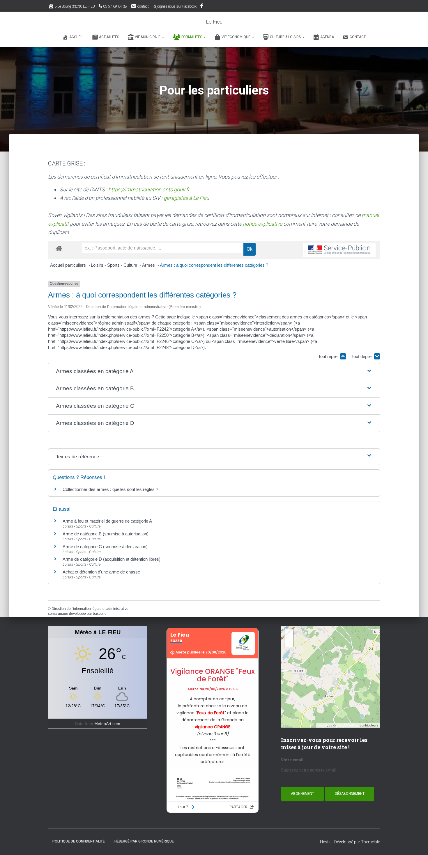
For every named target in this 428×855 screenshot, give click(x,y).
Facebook (202, 6)
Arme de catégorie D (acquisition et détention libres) (111, 559)
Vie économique (236, 37)
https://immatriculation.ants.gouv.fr (149, 189)
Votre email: (293, 760)
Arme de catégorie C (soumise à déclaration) (105, 546)
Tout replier (329, 356)
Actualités (109, 37)
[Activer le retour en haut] (416, 843)
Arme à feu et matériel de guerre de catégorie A (107, 521)
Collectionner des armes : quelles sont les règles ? (110, 489)
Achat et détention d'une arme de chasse (101, 571)
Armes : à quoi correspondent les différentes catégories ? (214, 265)
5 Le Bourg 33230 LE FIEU (75, 6)
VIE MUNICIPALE (148, 37)
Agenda (327, 37)
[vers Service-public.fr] (339, 250)
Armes (149, 265)
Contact (358, 37)
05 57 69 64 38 (115, 6)
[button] (162, 37)
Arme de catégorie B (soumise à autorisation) (105, 533)
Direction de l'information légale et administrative (90, 609)
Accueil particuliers (68, 265)
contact (143, 6)
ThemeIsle (370, 842)
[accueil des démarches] (59, 248)
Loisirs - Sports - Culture (114, 265)
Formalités (192, 37)
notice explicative (262, 224)
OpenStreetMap (348, 725)
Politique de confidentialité (78, 841)
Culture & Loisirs (286, 37)
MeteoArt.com (107, 723)
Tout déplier (362, 356)
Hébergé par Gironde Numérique (144, 841)
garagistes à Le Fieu (186, 198)
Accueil (76, 37)
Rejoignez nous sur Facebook (175, 6)
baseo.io (100, 614)
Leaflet (322, 725)
